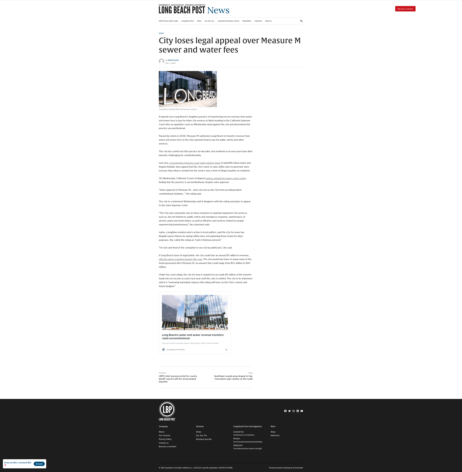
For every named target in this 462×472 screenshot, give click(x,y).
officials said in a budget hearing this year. (181, 259)
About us (268, 21)
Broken (247, 440)
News (199, 21)
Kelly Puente (173, 60)
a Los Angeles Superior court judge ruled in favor (194, 162)
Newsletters (247, 21)
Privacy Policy (165, 439)
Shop (273, 432)
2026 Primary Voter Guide (168, 21)
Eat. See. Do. (209, 21)
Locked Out (243, 433)
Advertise (258, 21)
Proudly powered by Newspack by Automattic (286, 467)
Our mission (164, 435)
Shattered (247, 447)
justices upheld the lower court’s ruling (225, 178)
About (161, 432)
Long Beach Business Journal (228, 21)
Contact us (164, 443)
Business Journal (204, 439)
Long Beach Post (187, 21)
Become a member (405, 8)
